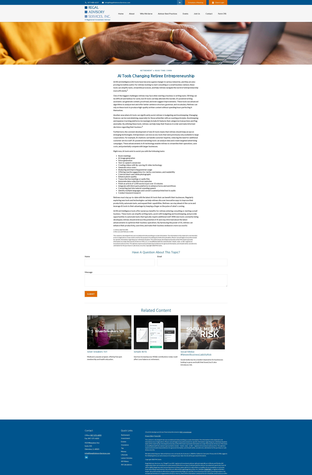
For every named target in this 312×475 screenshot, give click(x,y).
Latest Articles (126, 458)
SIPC (210, 469)
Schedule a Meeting (195, 2)
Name (87, 256)
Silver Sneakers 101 (97, 352)
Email (159, 256)
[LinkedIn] (179, 2)
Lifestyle (124, 455)
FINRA (206, 469)
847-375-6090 (95, 435)
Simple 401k (140, 352)
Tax (122, 448)
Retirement (125, 435)
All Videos (125, 461)
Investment (125, 438)
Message (88, 272)
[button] (120, 13)
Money (123, 451)
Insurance (125, 445)
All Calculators (126, 465)
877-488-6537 (93, 2)
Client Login (219, 2)
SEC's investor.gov (185, 432)
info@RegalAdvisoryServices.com (117, 2)
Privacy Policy (149, 436)
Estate (123, 442)
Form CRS (158, 436)
